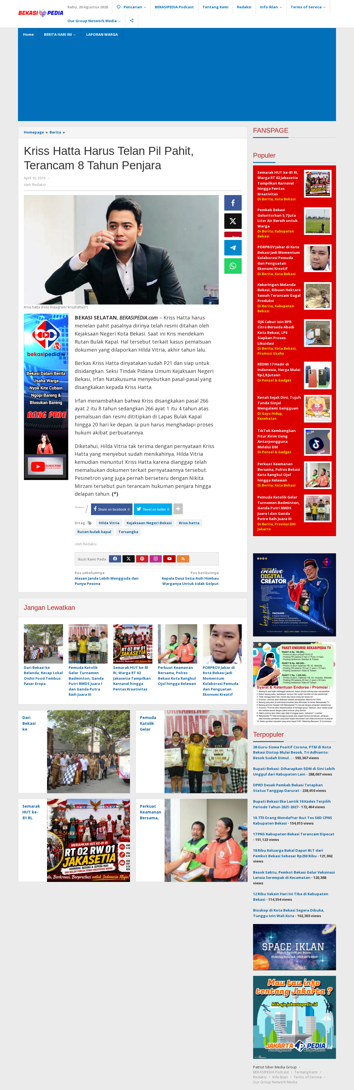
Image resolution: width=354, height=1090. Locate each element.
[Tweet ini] (233, 221)
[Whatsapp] (233, 266)
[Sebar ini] (233, 203)
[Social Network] (131, 21)
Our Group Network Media (275, 1081)
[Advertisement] (177, 79)
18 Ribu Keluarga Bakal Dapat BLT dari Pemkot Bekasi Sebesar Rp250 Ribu (288, 853)
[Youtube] (169, 558)
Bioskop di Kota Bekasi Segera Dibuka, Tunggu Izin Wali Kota (288, 913)
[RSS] (183, 558)
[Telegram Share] (233, 247)
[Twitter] (129, 558)
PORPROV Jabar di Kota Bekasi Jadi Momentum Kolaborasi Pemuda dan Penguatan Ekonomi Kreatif (220, 681)
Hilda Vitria (109, 522)
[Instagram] (156, 558)
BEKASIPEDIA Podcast (271, 1071)
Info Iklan (280, 1076)
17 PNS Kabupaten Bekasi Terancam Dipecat (293, 833)
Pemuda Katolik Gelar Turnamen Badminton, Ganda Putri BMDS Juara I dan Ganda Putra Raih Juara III (86, 681)
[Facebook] (115, 558)
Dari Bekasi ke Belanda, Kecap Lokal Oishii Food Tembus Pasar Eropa (43, 675)
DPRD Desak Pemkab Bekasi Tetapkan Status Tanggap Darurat (288, 787)
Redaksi (260, 1076)
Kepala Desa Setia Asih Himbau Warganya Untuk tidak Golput (190, 578)
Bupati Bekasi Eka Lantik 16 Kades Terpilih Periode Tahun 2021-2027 (292, 804)
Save (235, 236)
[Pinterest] (142, 558)
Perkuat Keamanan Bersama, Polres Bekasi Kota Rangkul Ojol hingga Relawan (177, 675)
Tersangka (128, 531)
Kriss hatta (189, 522)
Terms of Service (308, 1076)
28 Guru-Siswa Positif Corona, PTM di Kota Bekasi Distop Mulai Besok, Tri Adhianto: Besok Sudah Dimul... (292, 752)
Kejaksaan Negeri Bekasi (149, 522)
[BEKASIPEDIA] (40, 12)
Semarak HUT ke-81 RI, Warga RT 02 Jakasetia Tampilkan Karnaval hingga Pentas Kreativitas (132, 678)
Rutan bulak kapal (94, 531)
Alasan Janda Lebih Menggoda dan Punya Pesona (107, 578)
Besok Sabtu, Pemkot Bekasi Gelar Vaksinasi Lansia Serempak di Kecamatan (294, 875)
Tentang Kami (306, 1071)
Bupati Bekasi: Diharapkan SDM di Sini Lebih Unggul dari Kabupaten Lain (294, 771)
